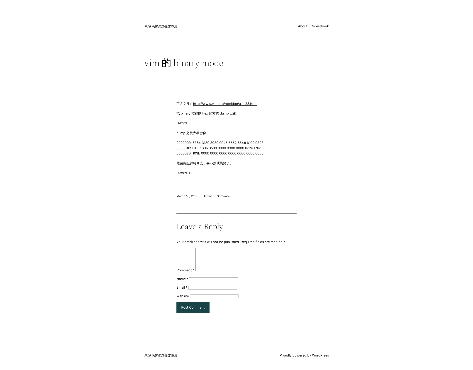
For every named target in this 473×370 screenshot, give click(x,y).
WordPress (320, 355)
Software (223, 196)
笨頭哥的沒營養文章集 (160, 26)
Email (181, 287)
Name (182, 279)
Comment (185, 270)
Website (182, 296)
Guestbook (320, 26)
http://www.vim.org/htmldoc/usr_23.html (225, 104)
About (302, 26)
